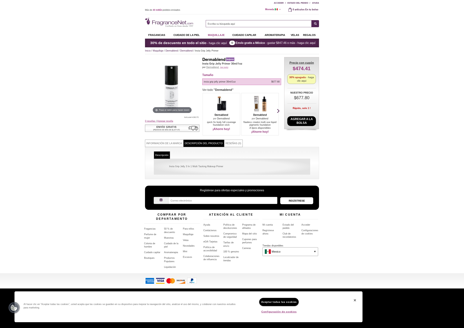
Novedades (189, 245)
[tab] (164, 143)
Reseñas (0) (233, 143)
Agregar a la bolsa (302, 120)
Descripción (162, 155)
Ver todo (217, 89)
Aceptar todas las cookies (279, 301)
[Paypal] (192, 280)
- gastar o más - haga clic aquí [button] (275, 42)
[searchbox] (259, 23)
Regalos (309, 35)
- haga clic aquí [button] (188, 43)
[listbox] (242, 82)
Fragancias (156, 35)
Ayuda (315, 3)
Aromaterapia (171, 252)
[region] (188, 306)
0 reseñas (150, 121)
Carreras (246, 248)
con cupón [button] (301, 62)
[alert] (274, 9)
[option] (241, 82)
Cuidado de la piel (186, 35)
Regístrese (297, 200)
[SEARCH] (315, 23)
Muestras (169, 237)
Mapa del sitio (249, 233)
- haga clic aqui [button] (301, 79)
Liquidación (170, 267)
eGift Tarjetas (210, 241)
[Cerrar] (355, 300)
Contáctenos (210, 230)
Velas (186, 240)
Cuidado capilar (244, 35)
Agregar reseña (165, 121)
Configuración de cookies (279, 311)
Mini (185, 251)
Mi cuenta (267, 224)
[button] (172, 128)
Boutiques (149, 258)
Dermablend (172, 50)
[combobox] (262, 23)
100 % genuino (231, 251)
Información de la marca (164, 143)
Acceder (279, 3)
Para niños (188, 228)
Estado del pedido (297, 3)
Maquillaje (216, 35)
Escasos (187, 257)
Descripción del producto (204, 143)
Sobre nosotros (211, 236)
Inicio (148, 50)
